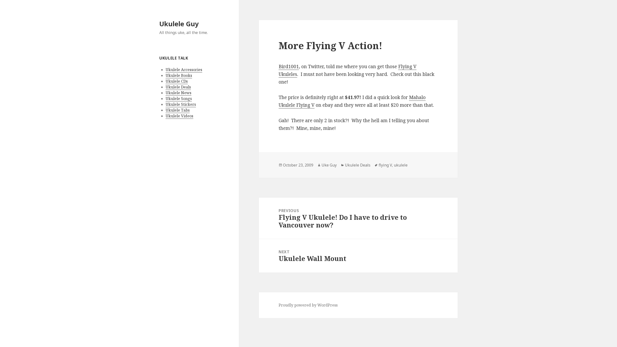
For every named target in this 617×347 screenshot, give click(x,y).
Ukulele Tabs (178, 110)
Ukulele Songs (179, 98)
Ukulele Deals (178, 87)
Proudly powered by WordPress (308, 305)
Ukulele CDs (177, 81)
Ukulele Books (179, 75)
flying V (385, 165)
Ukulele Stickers (181, 104)
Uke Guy (329, 165)
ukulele (401, 165)
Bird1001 (289, 66)
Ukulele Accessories (184, 69)
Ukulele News (178, 92)
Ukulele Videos (179, 116)
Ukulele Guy (179, 23)
